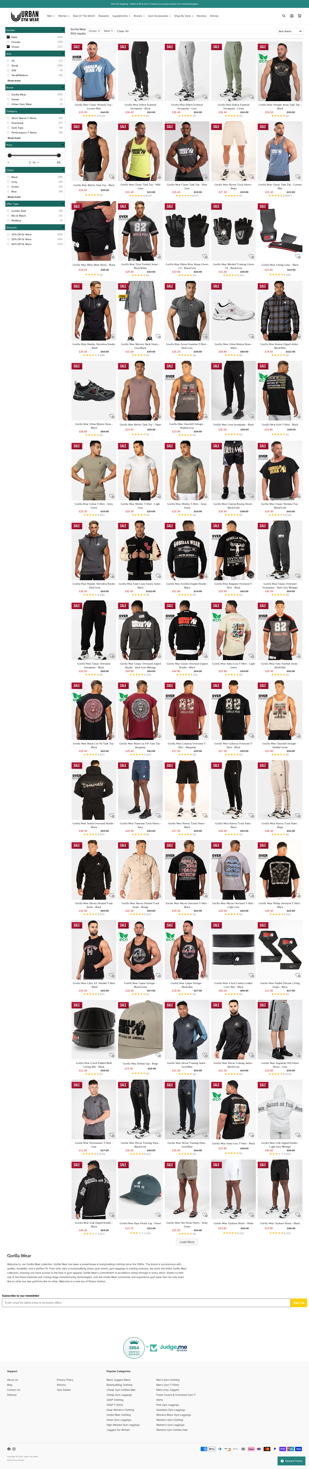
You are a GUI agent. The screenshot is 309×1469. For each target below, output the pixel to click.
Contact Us (13, 1389)
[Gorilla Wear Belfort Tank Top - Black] (94, 151)
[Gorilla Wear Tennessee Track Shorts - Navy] (140, 790)
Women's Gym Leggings (170, 1424)
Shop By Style (182, 15)
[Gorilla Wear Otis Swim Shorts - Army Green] (187, 1189)
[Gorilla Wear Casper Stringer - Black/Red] (187, 950)
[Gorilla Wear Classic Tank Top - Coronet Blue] (280, 151)
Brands (138, 15)
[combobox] (290, 31)
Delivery (12, 1394)
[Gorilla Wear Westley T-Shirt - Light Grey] (140, 470)
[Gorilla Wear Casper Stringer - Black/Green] (140, 950)
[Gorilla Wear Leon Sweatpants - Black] (233, 390)
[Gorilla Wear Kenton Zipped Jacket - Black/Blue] (280, 311)
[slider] (10, 155)
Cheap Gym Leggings (119, 1394)
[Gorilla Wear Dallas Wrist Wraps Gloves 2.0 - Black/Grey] (187, 231)
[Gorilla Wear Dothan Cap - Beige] (140, 1029)
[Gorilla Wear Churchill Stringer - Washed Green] (280, 710)
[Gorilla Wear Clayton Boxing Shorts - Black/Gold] (233, 470)
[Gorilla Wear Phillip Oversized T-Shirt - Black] (280, 870)
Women (62, 15)
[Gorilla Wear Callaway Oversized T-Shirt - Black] (233, 710)
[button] (35, 30)
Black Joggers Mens (118, 1379)
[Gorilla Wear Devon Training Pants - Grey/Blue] (187, 1109)
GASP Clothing (115, 1399)
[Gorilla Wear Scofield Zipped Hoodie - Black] (187, 550)
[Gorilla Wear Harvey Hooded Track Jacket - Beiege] (140, 870)
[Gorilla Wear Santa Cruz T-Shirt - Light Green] (233, 630)
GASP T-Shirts (115, 1404)
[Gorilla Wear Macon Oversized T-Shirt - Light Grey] (233, 870)
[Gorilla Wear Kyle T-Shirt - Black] (280, 390)
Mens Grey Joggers (167, 1389)
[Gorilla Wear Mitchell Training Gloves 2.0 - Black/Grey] (233, 231)
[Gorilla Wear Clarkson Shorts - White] (233, 1189)
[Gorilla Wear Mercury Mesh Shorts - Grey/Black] (140, 311)
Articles (214, 15)
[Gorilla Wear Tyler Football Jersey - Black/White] (140, 231)
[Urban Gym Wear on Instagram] (14, 1449)
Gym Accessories (158, 15)
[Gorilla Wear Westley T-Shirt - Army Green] (187, 470)
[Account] (292, 16)
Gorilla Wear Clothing (119, 1414)
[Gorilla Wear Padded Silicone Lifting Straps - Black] (280, 950)
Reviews (201, 15)
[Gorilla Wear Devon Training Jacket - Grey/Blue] (187, 1029)
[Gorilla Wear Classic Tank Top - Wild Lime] (140, 151)
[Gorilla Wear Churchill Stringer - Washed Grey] (187, 390)
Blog (9, 1384)
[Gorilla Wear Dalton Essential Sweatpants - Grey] (187, 71)
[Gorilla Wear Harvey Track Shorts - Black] (187, 790)
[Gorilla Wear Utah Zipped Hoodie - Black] (94, 1189)
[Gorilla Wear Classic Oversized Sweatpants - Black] (94, 630)
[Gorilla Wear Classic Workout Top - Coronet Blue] (94, 71)
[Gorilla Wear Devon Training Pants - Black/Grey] (140, 1109)
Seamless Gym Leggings (170, 1409)
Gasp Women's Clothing (120, 1409)
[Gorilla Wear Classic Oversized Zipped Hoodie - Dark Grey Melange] (140, 630)
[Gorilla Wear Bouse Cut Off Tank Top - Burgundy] (140, 710)
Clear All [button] (123, 31)
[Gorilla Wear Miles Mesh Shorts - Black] (94, 231)
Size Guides (64, 1389)
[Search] (284, 16)
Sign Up (298, 1302)
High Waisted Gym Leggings (123, 1424)
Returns (61, 1384)
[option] (35, 37)
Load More (187, 1242)
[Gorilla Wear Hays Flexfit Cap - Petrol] (140, 1189)
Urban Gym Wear (31, 1456)
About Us (12, 1379)
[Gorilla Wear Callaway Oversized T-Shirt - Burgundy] (187, 710)
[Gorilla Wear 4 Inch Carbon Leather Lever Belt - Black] (233, 950)
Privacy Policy (65, 1379)
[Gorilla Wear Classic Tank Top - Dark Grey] (187, 151)
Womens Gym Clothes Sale (171, 1429)
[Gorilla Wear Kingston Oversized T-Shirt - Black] (233, 550)
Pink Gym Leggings (167, 1404)
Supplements (120, 15)
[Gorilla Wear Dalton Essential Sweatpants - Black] (140, 71)
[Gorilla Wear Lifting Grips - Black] (280, 231)
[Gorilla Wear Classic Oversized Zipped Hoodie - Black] (187, 630)
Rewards (104, 15)
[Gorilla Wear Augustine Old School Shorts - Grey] (280, 1029)
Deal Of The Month (84, 15)
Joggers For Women (118, 1429)
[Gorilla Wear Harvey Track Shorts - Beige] (233, 151)
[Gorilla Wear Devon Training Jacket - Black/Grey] (233, 1029)
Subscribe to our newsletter (20, 1295)
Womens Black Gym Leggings (173, 1414)
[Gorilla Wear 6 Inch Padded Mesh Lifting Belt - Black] (94, 1029)
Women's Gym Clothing (169, 1419)
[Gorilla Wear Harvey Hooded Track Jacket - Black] (94, 870)
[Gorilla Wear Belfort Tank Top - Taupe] (140, 390)
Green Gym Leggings (119, 1419)
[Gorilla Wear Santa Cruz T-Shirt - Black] (233, 1109)
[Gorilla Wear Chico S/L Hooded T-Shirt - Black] (94, 950)
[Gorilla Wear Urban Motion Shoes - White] (233, 311)
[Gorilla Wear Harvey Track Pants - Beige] (280, 790)
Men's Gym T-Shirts (167, 1384)
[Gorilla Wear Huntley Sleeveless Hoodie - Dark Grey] (94, 550)
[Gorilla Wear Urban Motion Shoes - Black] (94, 390)
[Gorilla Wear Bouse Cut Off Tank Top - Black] (94, 710)
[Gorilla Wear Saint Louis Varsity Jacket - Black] (140, 550)
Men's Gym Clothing (168, 1379)
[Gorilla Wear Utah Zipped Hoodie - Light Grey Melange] (280, 1109)
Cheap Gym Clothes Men (121, 1389)
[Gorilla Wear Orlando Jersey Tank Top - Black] (280, 71)
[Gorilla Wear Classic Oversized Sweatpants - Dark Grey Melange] (280, 550)
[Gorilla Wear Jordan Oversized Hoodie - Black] (94, 790)
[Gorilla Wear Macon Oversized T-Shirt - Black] (187, 870)
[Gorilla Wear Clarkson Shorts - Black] (280, 1189)
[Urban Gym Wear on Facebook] (9, 1449)
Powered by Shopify (15, 1460)
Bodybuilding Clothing (119, 1384)
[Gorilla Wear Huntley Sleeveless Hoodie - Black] (94, 311)
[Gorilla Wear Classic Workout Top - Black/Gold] (280, 470)
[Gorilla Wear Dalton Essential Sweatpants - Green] (233, 71)
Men (49, 15)
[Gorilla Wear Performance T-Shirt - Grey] (94, 1109)
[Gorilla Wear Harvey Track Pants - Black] (233, 790)
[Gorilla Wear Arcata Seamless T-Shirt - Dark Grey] (187, 311)
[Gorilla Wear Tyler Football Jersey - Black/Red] (280, 630)
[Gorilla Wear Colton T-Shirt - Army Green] (94, 470)
